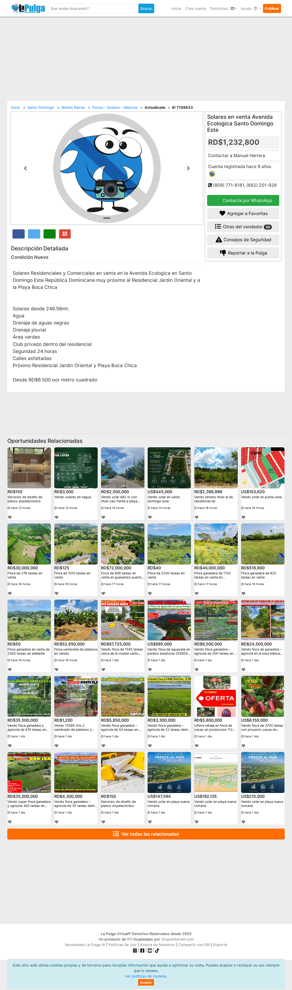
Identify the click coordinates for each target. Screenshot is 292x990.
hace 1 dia (111, 660)
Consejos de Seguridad (246, 240)
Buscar (146, 8)
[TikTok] (157, 950)
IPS (130, 939)
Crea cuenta (195, 8)
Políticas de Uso (123, 944)
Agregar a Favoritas (247, 213)
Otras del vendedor (246, 226)
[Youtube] (150, 950)
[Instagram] (135, 950)
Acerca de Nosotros (157, 944)
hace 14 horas (67, 508)
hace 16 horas (207, 508)
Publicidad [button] (219, 8)
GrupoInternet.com (177, 939)
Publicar (272, 8)
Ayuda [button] (247, 8)
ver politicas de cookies (145, 976)
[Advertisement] (146, 56)
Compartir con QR (194, 944)
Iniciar (176, 8)
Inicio (15, 107)
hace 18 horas (254, 584)
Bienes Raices (73, 107)
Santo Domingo (40, 107)
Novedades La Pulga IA (85, 944)
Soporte (220, 944)
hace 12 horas (20, 508)
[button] (25, 168)
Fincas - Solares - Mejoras (114, 107)
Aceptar (146, 982)
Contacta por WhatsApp (247, 200)
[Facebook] (142, 950)
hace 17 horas (114, 584)
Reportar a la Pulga (247, 253)
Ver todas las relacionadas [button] (149, 834)
